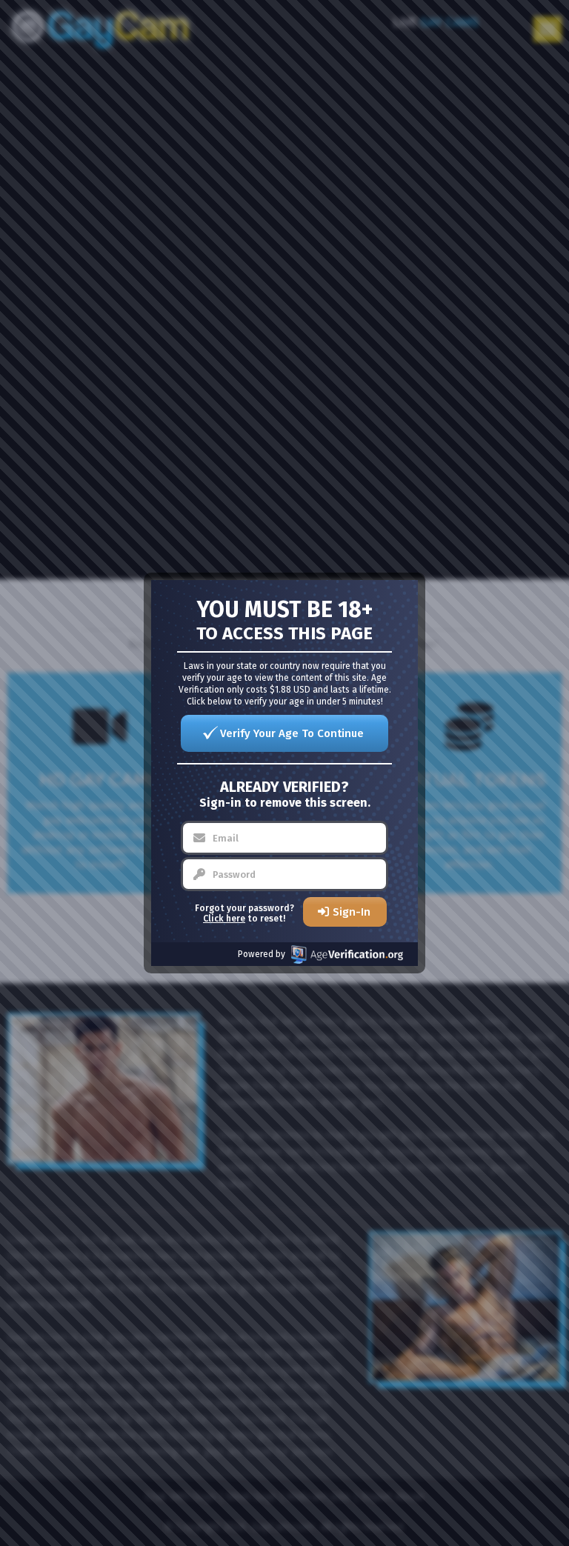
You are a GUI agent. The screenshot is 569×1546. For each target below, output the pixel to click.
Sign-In (351, 912)
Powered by (261, 954)
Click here (224, 918)
